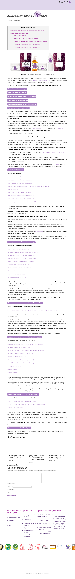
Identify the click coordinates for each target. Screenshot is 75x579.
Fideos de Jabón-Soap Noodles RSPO (18, 108)
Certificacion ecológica (14, 517)
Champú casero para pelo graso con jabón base (20, 261)
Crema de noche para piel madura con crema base (21, 177)
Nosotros (11, 515)
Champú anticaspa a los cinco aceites (17, 274)
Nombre (9, 486)
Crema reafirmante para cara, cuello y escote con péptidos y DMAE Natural (28, 186)
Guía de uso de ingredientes (27, 520)
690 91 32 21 (46, 533)
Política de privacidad (51, 562)
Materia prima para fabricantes (28, 531)
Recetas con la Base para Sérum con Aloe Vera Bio (28, 44)
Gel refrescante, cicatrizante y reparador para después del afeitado (25, 350)
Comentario (10, 483)
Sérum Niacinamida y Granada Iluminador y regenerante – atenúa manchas (28, 363)
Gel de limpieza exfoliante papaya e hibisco (19, 347)
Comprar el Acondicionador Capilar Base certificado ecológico (25, 303)
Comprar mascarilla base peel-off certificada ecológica (23, 394)
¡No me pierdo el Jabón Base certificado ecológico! (22, 242)
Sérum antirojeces (12, 369)
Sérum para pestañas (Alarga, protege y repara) (20, 360)
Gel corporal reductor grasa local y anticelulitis (20, 353)
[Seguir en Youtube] (62, 2)
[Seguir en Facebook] (59, 2)
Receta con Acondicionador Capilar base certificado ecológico (31, 41)
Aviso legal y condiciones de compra (29, 562)
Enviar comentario (12, 495)
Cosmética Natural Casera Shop (41, 80)
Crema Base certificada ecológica (19, 33)
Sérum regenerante (12, 372)
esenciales (54, 152)
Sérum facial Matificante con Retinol (17, 357)
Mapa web (65, 562)
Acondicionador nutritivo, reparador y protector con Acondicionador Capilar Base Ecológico (32, 310)
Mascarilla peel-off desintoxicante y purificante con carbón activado (26, 404)
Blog (10, 525)
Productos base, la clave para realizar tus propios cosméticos (27, 31)
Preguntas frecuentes (59, 562)
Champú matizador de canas (15, 271)
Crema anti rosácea (12, 189)
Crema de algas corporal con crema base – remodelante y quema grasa (27, 202)
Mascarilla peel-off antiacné (15, 408)
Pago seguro (38, 562)
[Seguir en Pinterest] (67, 2)
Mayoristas (26, 528)
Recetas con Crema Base (21, 35)
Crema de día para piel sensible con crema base (20, 195)
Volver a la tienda (63, 5)
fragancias (56, 164)
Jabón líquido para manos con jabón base (18, 265)
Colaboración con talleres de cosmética (30, 535)
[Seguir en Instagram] (64, 2)
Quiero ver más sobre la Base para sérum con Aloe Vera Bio (24, 337)
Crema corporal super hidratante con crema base (20, 199)
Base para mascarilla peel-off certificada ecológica (22, 104)
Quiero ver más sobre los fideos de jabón (19, 428)
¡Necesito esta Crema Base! (15, 170)
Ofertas (11, 523)
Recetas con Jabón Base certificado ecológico (26, 38)
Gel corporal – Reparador (14, 366)
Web (8, 492)
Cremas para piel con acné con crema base (19, 192)
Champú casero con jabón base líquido (18, 249)
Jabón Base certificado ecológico (17, 92)
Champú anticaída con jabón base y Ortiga (19, 268)
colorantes (60, 128)
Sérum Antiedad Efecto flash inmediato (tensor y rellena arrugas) (25, 344)
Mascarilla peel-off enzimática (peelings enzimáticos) (22, 401)
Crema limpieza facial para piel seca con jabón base (21, 258)
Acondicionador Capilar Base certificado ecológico (22, 96)
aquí (26, 431)
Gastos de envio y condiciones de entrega (15, 562)
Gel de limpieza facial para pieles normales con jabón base (23, 252)
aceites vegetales (46, 152)
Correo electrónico (12, 489)
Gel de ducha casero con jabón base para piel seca (21, 255)
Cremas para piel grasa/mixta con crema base (20, 180)
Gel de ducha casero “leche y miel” (17, 277)
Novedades (12, 520)
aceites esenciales (36, 128)
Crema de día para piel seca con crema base (19, 183)
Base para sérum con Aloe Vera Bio (18, 100)
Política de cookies (43, 562)
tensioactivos (39, 231)
